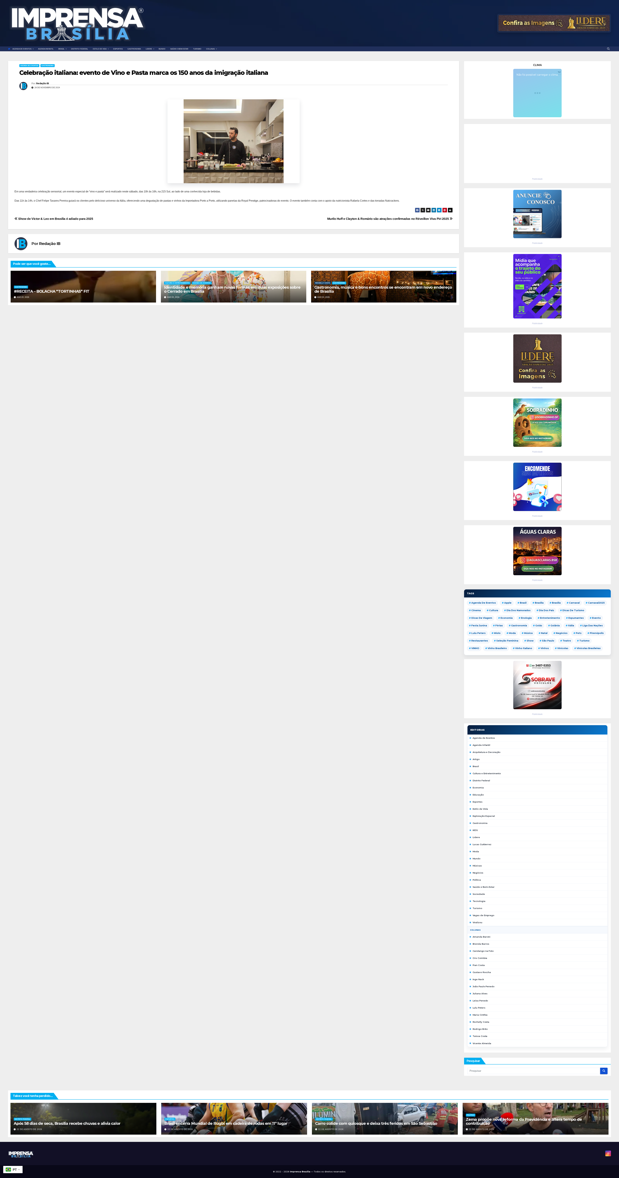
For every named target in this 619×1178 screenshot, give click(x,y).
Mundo (477, 858)
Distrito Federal (481, 780)
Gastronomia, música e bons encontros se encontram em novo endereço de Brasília (383, 289)
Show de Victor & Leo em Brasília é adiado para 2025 (55, 218)
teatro (567, 640)
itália (571, 625)
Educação (478, 794)
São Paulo (548, 640)
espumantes (576, 617)
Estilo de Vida (480, 809)
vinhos (544, 648)
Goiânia (555, 625)
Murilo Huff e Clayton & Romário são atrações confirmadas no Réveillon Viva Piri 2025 (388, 218)
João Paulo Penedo (483, 986)
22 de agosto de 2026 (29, 1129)
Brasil (523, 602)
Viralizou (477, 922)
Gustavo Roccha (482, 972)
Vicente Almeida (482, 1043)
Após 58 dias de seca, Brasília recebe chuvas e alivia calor (67, 1123)
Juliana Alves (480, 993)
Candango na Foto (483, 951)
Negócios (561, 633)
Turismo (584, 640)
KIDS (475, 830)
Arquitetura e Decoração (487, 752)
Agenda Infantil (481, 745)
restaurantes (479, 640)
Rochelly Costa (322, 283)
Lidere (476, 837)
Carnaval (574, 602)
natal (544, 633)
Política (477, 880)
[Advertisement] (537, 150)
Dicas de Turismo (573, 610)
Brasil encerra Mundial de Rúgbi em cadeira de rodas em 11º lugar (225, 1123)
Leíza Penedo (480, 1000)
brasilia (539, 602)
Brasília (556, 602)
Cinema (476, 610)
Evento (596, 617)
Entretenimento (550, 617)
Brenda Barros (481, 944)
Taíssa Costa (480, 1036)
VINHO (475, 648)
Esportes (477, 801)
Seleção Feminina (507, 640)
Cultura (493, 610)
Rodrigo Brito (480, 1029)
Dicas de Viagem (481, 617)
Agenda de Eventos (29, 65)
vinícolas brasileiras (589, 648)
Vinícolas (562, 648)
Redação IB (42, 83)
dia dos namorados (518, 610)
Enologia (526, 617)
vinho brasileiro (497, 648)
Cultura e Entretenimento (177, 283)
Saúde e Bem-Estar (484, 887)
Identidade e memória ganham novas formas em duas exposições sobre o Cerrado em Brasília (232, 289)
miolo (497, 633)
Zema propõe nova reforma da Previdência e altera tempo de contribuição (524, 1121)
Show (530, 640)
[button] (608, 48)
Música (528, 633)
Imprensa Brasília (300, 1171)
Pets (578, 633)
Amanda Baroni (482, 936)
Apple (507, 602)
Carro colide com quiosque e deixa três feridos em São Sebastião (376, 1123)
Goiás (538, 625)
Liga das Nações (592, 625)
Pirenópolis (597, 633)
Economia (507, 617)
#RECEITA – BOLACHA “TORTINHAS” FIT (51, 291)
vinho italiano (523, 648)
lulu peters (478, 633)
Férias (499, 625)
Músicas (477, 865)
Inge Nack (478, 979)
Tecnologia (479, 901)
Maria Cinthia (480, 1015)
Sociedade (479, 894)
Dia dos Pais (546, 610)
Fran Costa (479, 965)
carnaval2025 (596, 602)
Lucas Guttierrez (482, 844)
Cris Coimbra (480, 958)
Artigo (476, 759)
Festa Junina (479, 625)
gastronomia (519, 625)
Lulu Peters (479, 1007)
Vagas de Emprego (483, 915)
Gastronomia (47, 65)
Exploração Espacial (484, 816)
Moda (512, 633)
